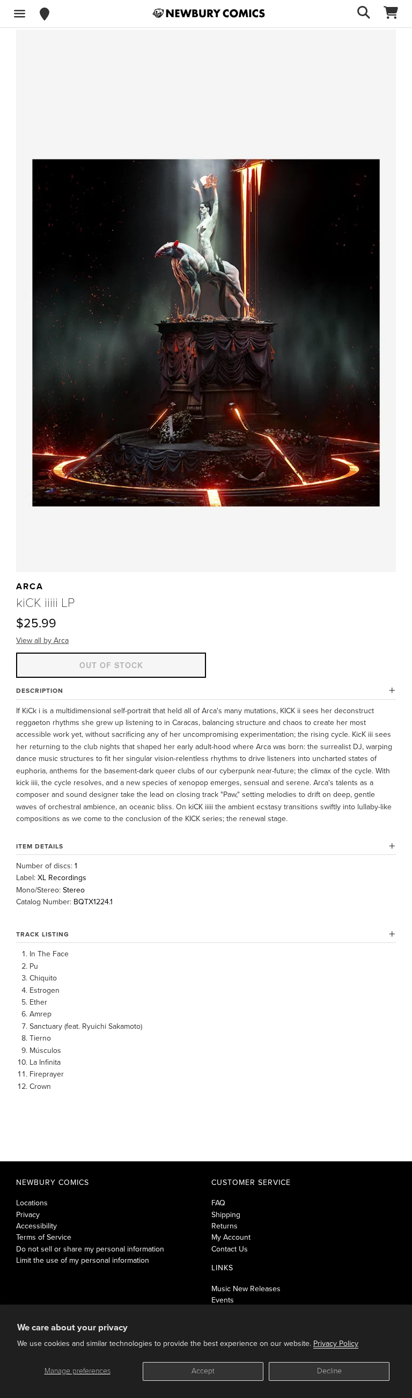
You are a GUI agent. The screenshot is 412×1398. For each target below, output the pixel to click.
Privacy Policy (335, 1343)
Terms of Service (43, 1237)
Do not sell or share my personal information (90, 1249)
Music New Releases (246, 1288)
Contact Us (229, 1249)
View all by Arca (42, 640)
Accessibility (36, 1226)
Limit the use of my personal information (82, 1260)
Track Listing (42, 934)
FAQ (218, 1202)
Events (222, 1300)
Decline (329, 1370)
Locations (32, 1202)
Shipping (225, 1214)
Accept (203, 1370)
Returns (224, 1226)
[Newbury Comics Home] (208, 13)
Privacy (28, 1214)
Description (39, 690)
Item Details (39, 846)
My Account (231, 1237)
